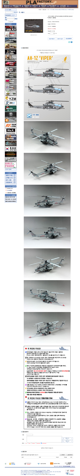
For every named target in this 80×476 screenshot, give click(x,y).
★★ (29, 443)
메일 (25, 474)
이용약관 (60, 466)
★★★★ (38, 443)
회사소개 (56, 466)
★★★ (33, 443)
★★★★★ (44, 443)
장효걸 (48, 470)
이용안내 (73, 466)
